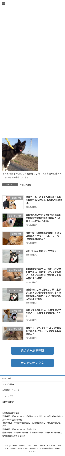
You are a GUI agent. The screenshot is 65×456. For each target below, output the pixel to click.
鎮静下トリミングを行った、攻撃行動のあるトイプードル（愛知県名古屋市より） (43, 331)
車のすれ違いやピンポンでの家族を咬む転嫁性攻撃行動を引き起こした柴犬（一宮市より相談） (43, 218)
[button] (32, 350)
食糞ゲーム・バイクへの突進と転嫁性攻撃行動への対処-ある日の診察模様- (44, 200)
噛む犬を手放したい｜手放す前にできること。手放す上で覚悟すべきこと (43, 313)
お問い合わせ (8, 402)
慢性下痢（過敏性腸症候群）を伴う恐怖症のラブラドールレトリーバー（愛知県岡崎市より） (43, 236)
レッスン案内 (8, 384)
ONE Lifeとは (8, 378)
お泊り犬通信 (25, 185)
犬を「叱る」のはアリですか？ (41, 251)
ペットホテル (8, 396)
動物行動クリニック (10, 390)
